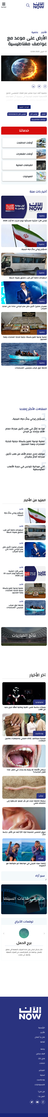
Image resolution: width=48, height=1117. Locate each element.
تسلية (42, 1075)
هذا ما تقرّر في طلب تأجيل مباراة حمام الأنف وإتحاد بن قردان (25, 430)
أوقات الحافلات (25, 143)
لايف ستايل (40, 1053)
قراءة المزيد (24, 107)
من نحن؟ (41, 1091)
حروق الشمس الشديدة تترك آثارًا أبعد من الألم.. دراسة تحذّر (24, 833)
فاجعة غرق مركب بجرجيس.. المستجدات (31, 368)
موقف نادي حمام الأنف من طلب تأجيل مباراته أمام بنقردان (25, 455)
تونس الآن (33, 114)
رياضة (42, 1049)
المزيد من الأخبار (35, 500)
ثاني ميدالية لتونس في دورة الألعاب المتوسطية (26, 467)
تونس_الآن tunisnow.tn (17, 114)
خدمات (42, 1063)
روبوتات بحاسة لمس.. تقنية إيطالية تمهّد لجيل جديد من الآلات (25, 708)
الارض (44, 114)
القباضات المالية (24, 165)
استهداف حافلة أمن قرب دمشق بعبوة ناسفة (28, 278)
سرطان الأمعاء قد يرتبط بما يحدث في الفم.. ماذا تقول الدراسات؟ (26, 771)
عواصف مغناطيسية (39, 119)
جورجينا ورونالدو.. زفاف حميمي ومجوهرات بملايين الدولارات (25, 739)
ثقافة (42, 1042)
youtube (37, 1102)
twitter (32, 1102)
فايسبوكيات (40, 1084)
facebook (43, 1102)
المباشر (42, 1070)
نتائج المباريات (24, 635)
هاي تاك (41, 1058)
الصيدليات (28, 176)
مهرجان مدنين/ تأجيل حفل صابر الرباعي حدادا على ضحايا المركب (24, 307)
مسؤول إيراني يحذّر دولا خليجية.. (34, 249)
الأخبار (44, 32)
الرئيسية (41, 1027)
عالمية (34, 32)
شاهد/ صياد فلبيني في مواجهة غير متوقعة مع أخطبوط (26, 864)
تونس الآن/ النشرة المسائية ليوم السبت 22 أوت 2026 (25, 220)
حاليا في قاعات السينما (24, 898)
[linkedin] (33, 87)
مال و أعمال (40, 1037)
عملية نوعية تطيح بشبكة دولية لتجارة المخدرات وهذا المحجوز (25, 338)
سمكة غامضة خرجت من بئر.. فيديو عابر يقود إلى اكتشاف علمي (26, 802)
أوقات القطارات (24, 154)
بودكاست (41, 1079)
